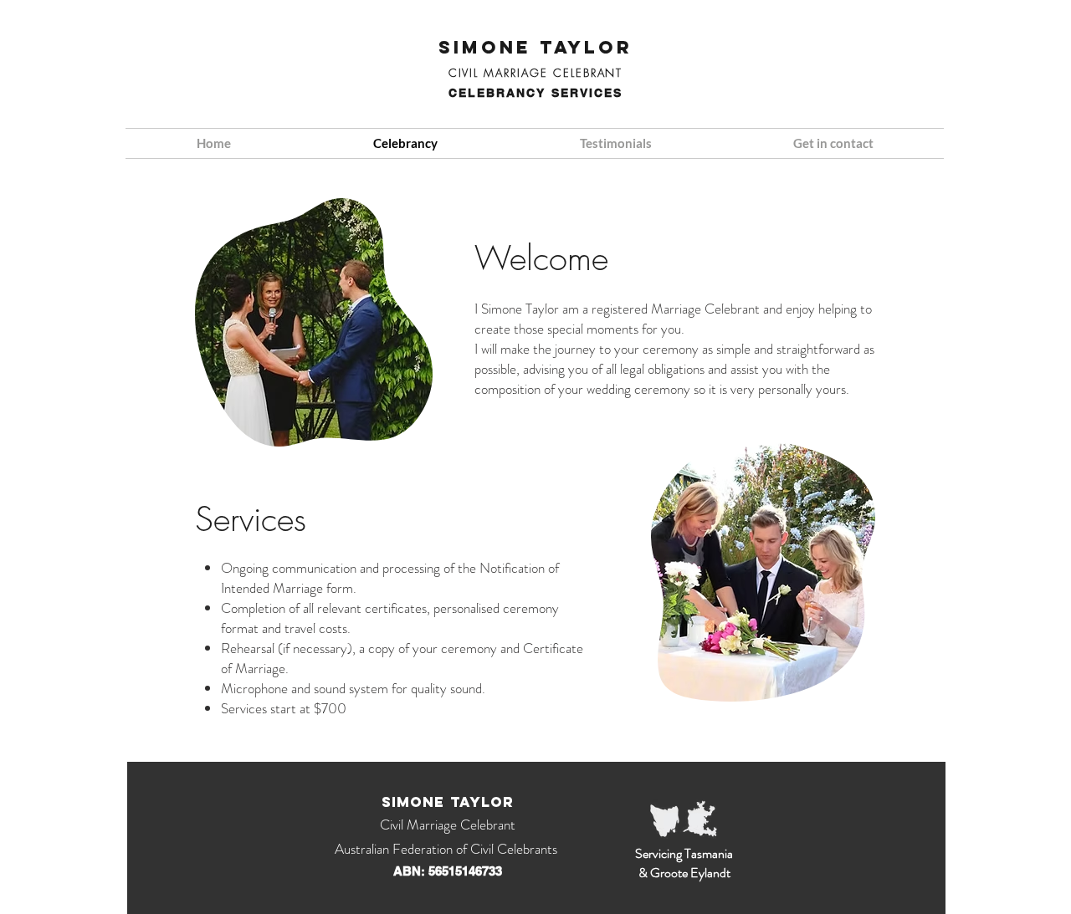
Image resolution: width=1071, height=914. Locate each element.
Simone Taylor (535, 47)
